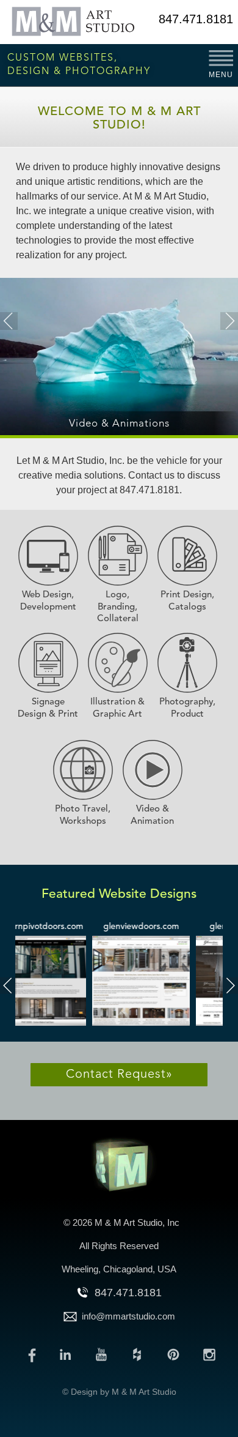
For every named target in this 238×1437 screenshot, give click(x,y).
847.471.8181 (196, 19)
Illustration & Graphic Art (117, 708)
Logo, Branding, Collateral (118, 607)
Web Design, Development (48, 601)
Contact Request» (119, 1075)
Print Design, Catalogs (187, 601)
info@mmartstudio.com (128, 1316)
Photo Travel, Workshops (82, 815)
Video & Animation (152, 815)
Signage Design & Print (48, 708)
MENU (221, 74)
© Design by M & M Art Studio (119, 1392)
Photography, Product (187, 708)
